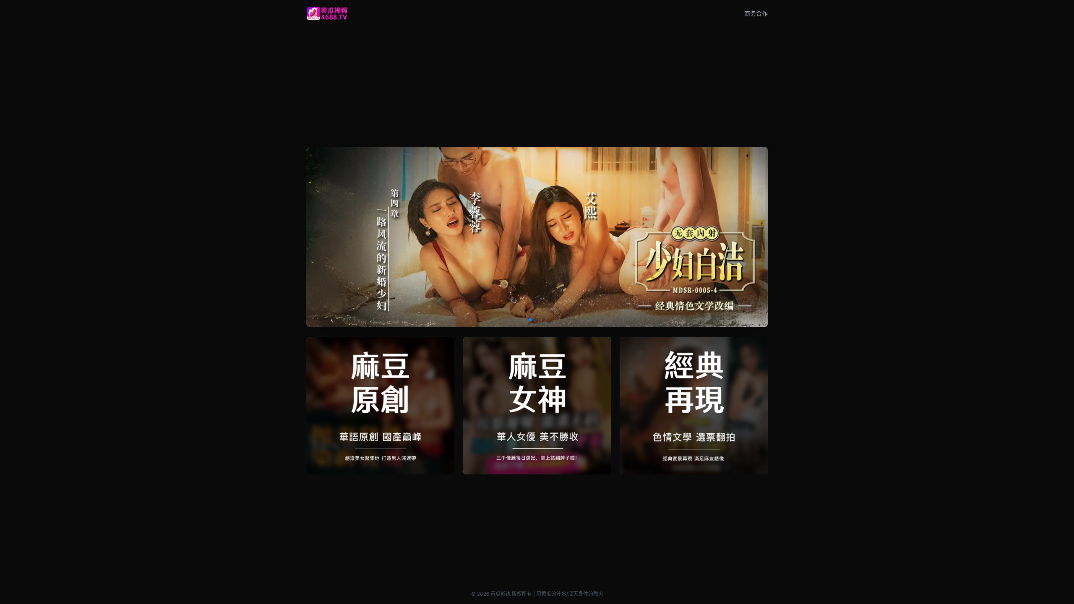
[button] (530, 319)
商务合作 (756, 13)
